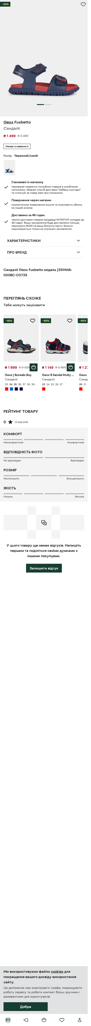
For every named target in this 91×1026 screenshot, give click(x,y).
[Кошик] (44, 1020)
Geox (8, 122)
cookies (57, 971)
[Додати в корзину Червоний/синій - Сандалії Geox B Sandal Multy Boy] (71, 367)
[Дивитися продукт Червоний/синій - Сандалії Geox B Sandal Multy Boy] (58, 338)
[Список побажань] (61, 1020)
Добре (25, 1006)
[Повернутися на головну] (8, 1020)
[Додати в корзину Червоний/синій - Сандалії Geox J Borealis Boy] (34, 367)
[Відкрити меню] (25, 1020)
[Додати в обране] (83, 4)
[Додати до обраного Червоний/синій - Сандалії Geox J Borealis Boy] (32, 320)
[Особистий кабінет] (79, 1020)
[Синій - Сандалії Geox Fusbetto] (9, 167)
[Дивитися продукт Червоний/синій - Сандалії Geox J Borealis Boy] (21, 338)
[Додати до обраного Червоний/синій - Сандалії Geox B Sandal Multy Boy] (69, 320)
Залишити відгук (44, 568)
